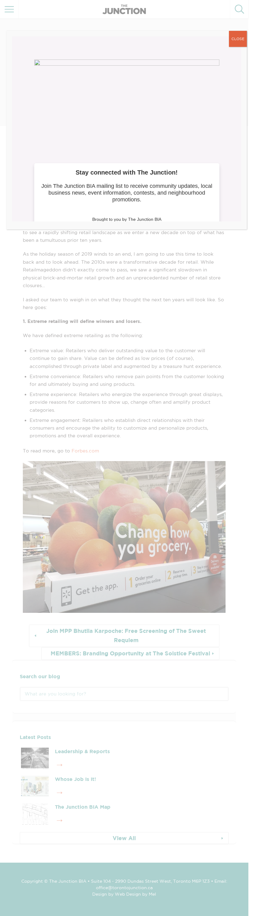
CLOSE (237, 39)
